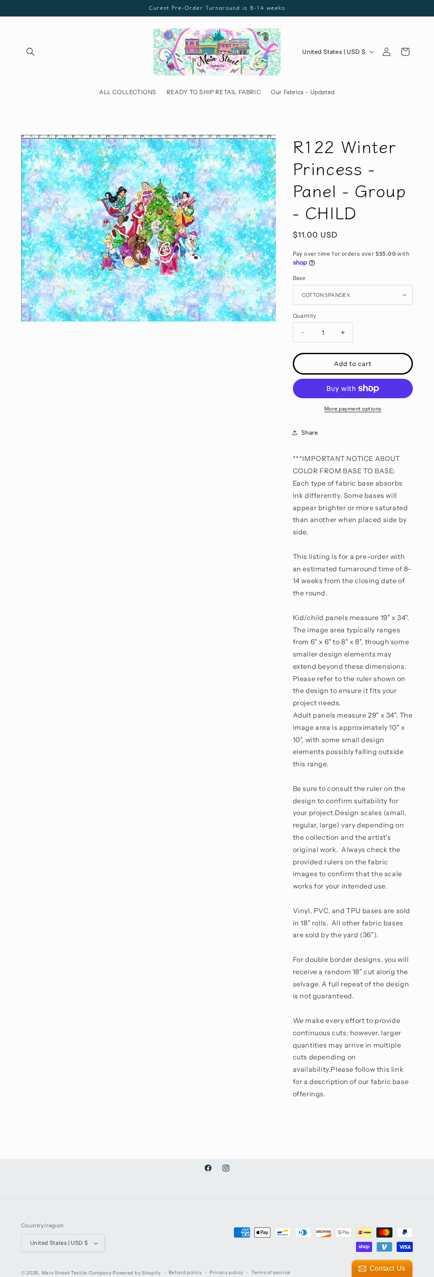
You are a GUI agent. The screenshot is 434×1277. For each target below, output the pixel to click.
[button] (30, 51)
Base (299, 277)
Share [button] (309, 432)
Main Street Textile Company (77, 1273)
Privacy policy (226, 1272)
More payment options (352, 408)
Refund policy (185, 1272)
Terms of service (270, 1272)
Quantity (305, 315)
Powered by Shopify (137, 1273)
